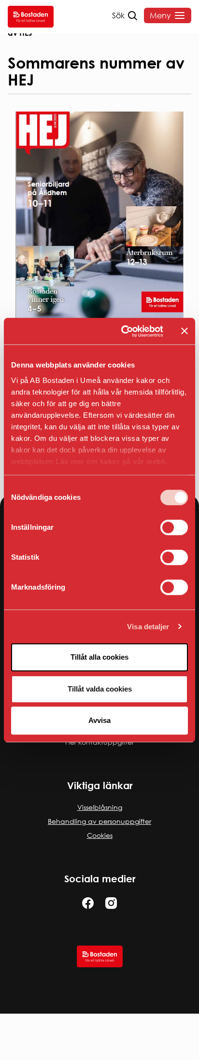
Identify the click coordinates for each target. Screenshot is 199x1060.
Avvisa (99, 720)
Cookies (100, 835)
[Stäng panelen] (184, 331)
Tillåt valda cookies (100, 689)
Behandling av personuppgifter (99, 821)
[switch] (174, 527)
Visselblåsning (99, 807)
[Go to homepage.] (31, 17)
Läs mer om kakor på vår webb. (112, 461)
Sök (118, 15)
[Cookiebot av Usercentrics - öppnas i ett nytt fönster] (123, 331)
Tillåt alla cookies (99, 657)
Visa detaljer (148, 626)
